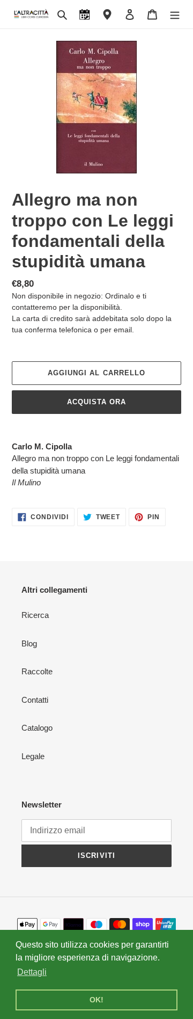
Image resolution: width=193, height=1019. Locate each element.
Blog (29, 643)
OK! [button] (96, 999)
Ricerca (35, 615)
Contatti (34, 699)
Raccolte (37, 671)
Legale (32, 756)
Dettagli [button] (32, 972)
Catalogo (37, 727)
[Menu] (175, 14)
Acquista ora (96, 402)
